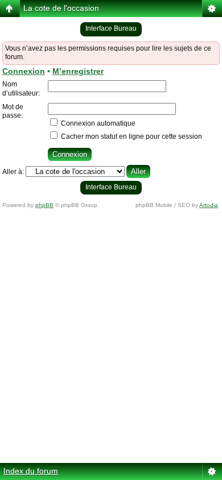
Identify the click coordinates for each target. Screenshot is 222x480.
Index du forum (30, 470)
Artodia (208, 205)
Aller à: (13, 172)
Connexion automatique (97, 123)
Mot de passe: (12, 111)
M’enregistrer (78, 71)
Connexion (23, 71)
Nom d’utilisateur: (21, 88)
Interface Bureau (111, 28)
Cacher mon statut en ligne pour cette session (130, 136)
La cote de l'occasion (61, 8)
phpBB (44, 205)
